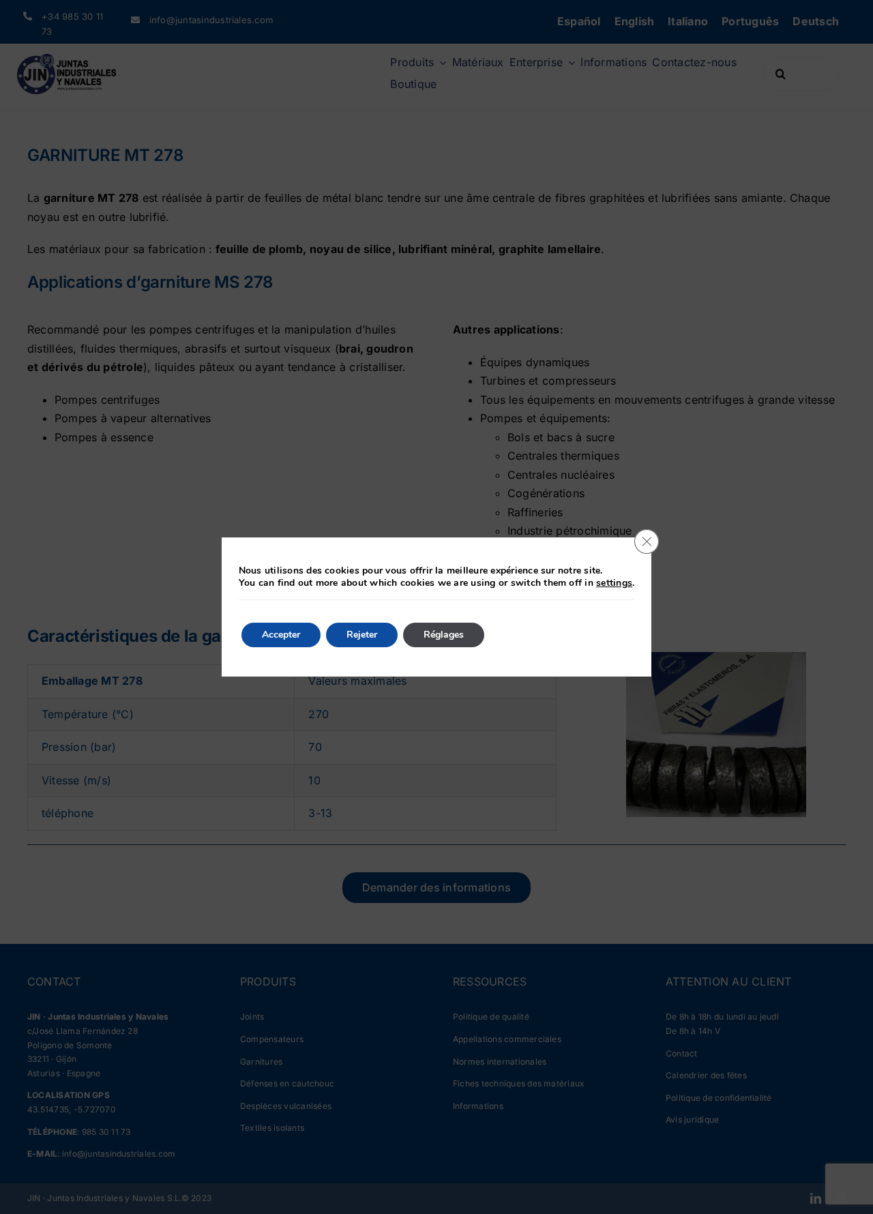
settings (614, 583)
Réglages (444, 634)
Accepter (281, 634)
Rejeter (361, 634)
